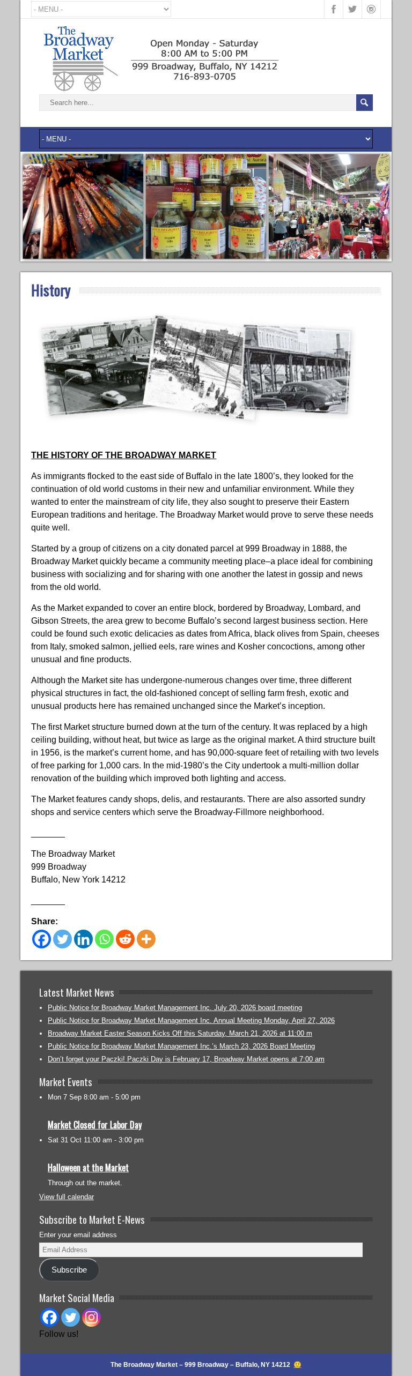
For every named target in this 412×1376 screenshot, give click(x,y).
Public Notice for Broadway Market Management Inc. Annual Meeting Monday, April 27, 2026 (191, 1020)
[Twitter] (62, 939)
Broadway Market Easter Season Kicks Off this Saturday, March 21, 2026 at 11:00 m (180, 1033)
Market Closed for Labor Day (95, 1124)
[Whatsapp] (104, 939)
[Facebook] (41, 939)
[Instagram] (91, 1317)
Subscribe (69, 1270)
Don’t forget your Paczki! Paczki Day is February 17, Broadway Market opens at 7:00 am (186, 1059)
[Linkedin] (83, 939)
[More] (146, 939)
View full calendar (66, 1197)
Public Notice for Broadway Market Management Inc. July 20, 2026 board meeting (175, 1008)
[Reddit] (125, 939)
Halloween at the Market (88, 1167)
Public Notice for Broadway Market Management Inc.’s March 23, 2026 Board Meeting (181, 1046)
